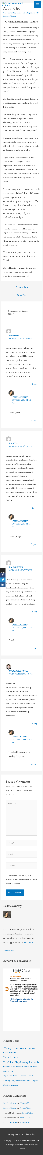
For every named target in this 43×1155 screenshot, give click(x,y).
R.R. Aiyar (13, 443)
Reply (34, 384)
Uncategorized (28, 12)
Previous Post (21, 287)
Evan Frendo (15, 335)
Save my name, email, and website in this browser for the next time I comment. (21, 879)
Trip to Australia (10, 1057)
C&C (19, 12)
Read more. (29, 942)
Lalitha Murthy (20, 397)
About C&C (25, 1103)
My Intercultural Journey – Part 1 (18, 1075)
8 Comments (9, 12)
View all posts (9, 950)
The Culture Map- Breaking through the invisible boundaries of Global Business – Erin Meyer (21, 1066)
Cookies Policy (28, 1134)
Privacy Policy (14, 1134)
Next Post (21, 295)
